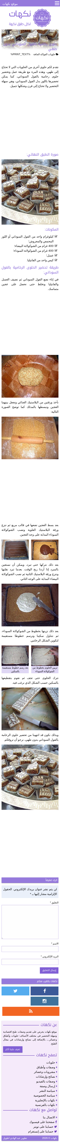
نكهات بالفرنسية (45, 1105)
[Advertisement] (30, 121)
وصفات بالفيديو (46, 1081)
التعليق (54, 902)
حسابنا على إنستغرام (41, 1131)
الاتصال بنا (49, 1117)
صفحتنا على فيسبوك (42, 1122)
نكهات (30, 18)
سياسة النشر (47, 1090)
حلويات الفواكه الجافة (44, 54)
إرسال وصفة (48, 1086)
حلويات (51, 1062)
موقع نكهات (10, 4)
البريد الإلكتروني (49, 956)
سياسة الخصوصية (45, 1095)
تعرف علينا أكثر (12, 1049)
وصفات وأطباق (46, 1067)
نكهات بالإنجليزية (45, 1100)
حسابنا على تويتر (43, 1126)
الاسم (54, 943)
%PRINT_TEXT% (20, 54)
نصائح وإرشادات (46, 1076)
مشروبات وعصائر (45, 1071)
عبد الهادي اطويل (11, 1138)
